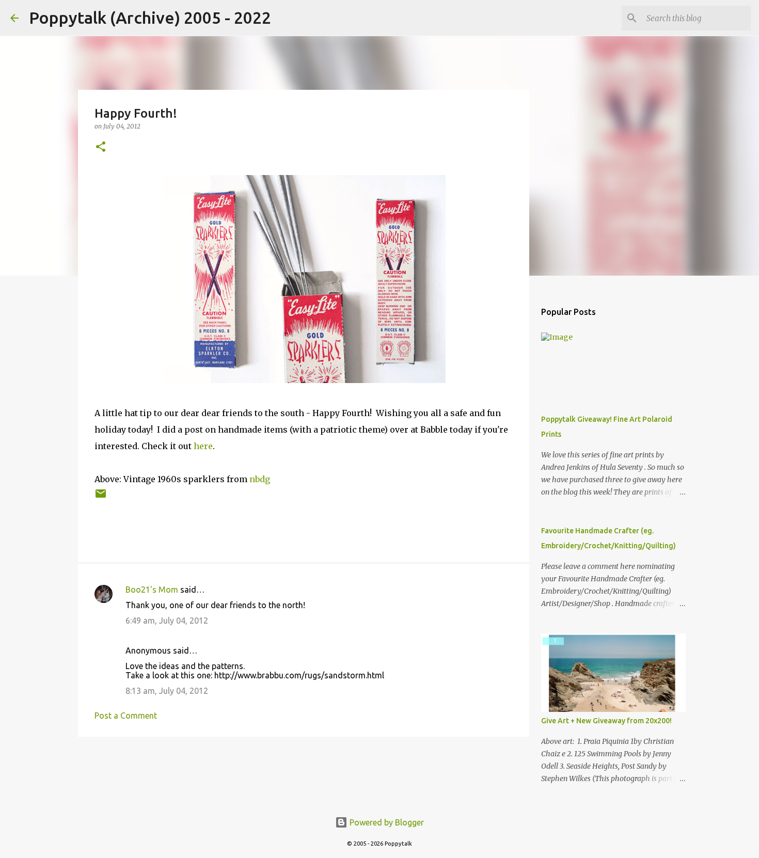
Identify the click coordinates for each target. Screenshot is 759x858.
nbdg (259, 479)
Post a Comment (125, 715)
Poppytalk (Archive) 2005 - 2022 (150, 17)
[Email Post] (100, 497)
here (203, 446)
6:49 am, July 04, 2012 (166, 620)
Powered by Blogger (385, 822)
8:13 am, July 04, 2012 (166, 690)
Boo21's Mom (151, 589)
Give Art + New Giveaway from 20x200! (606, 721)
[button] (100, 147)
